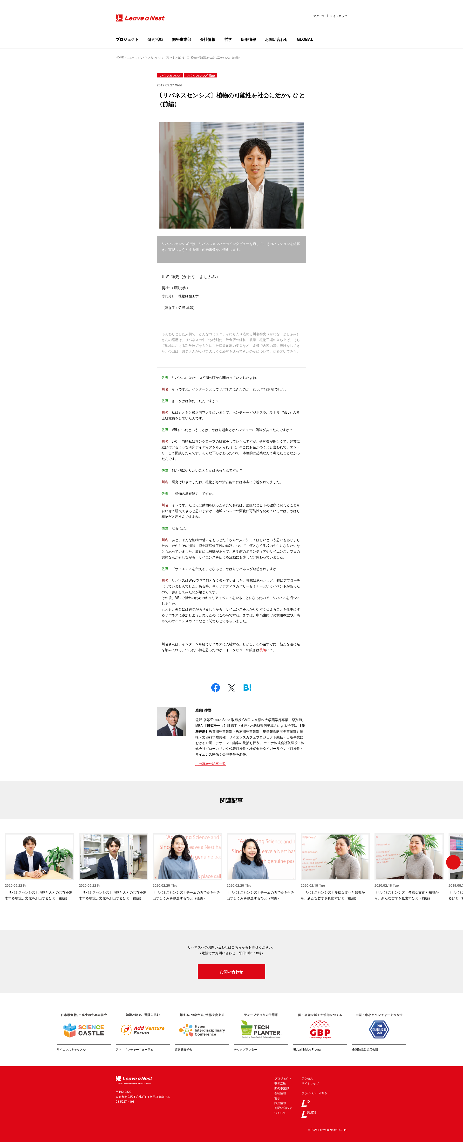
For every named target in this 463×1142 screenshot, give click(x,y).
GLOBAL (305, 39)
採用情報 (248, 39)
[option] (39, 867)
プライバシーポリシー (315, 1093)
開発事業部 (181, 39)
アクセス (319, 15)
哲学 (228, 39)
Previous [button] (9, 862)
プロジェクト (127, 39)
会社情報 (207, 39)
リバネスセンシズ (169, 75)
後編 (262, 649)
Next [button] (453, 862)
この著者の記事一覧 (210, 763)
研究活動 (155, 39)
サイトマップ (338, 15)
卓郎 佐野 (203, 710)
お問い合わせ (276, 39)
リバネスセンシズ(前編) (200, 75)
